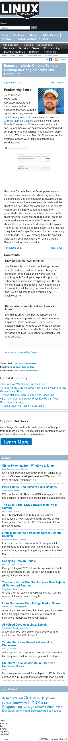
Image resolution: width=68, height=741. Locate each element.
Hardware (19, 702)
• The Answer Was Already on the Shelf (22, 384)
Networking (50, 52)
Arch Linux (6, 564)
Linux (4, 469)
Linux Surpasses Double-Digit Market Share (31, 603)
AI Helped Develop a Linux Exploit (24, 625)
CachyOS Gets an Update (19, 561)
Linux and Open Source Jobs (20, 367)
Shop (45, 38)
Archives (7, 38)
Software (34, 52)
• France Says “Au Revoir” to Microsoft (22, 405)
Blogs (33, 35)
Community (36, 697)
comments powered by (21, 352)
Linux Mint (22, 539)
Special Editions (27, 38)
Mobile (44, 703)
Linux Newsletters (27, 363)
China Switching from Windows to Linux (28, 466)
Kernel (15, 539)
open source (54, 710)
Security (21, 589)
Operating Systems (14, 52)
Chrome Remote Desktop (18, 120)
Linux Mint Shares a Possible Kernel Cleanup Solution (31, 534)
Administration (7, 539)
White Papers (50, 35)
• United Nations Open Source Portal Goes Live (27, 395)
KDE (3, 511)
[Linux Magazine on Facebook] (50, 59)
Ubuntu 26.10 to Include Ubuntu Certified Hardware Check (28, 664)
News (5, 35)
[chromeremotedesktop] (34, 166)
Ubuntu (4, 669)
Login (63, 59)
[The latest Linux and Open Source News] (56, 59)
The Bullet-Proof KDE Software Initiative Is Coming (29, 506)
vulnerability (23, 628)
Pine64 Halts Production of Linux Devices (29, 487)
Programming (12, 706)
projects (16, 511)
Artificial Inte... (7, 589)
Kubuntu (10, 511)
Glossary (6, 739)
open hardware (7, 490)
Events (6, 703)
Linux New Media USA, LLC (56, 739)
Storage (17, 490)
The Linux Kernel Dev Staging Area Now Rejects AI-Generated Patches (34, 583)
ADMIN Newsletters (28, 370)
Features (19, 35)
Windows (24, 469)
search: (3, 23)
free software (38, 710)
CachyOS (14, 564)
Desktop (5, 607)
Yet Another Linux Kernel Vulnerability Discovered (27, 643)
